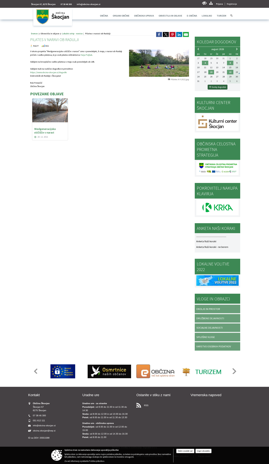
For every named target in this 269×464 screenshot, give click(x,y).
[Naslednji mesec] (237, 49)
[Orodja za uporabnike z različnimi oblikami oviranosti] (204, 3)
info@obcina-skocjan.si (88, 4)
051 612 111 (39, 420)
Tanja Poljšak (86, 54)
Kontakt (34, 395)
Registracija (232, 4)
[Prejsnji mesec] (198, 49)
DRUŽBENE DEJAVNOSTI (210, 318)
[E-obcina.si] (155, 371)
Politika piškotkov (96, 461)
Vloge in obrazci (213, 299)
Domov (34, 33)
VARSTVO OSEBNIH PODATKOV (213, 346)
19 (211, 72)
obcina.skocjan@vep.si (44, 431)
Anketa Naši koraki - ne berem (212, 246)
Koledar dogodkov (216, 42)
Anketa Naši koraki (206, 241)
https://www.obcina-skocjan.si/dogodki (48, 72)
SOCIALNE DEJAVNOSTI (209, 327)
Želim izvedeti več (185, 451)
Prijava (219, 4)
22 (230, 72)
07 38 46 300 (66, 4)
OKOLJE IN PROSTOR (208, 309)
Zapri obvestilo (203, 451)
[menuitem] (104, 15)
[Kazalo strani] (211, 3)
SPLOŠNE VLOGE (205, 337)
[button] (35, 371)
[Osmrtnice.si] (109, 371)
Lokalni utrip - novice (72, 33)
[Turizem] (202, 371)
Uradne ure (90, 395)
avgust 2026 (217, 49)
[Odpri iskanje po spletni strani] (231, 15)
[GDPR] (63, 371)
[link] (159, 34)
